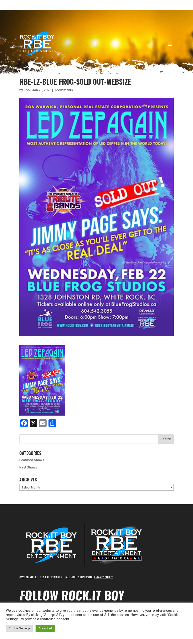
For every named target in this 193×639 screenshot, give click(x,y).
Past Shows (28, 467)
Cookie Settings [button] (19, 628)
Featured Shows (31, 460)
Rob (27, 90)
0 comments (63, 90)
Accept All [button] (45, 628)
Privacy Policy (103, 577)
